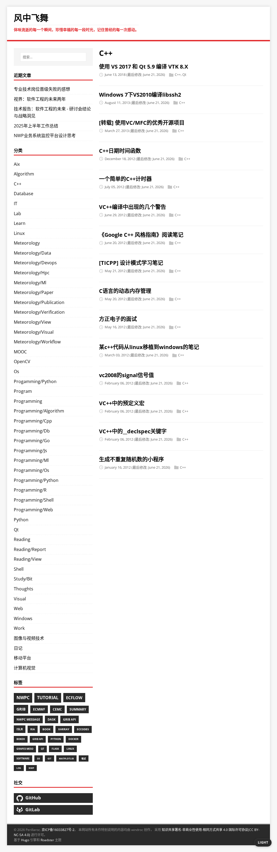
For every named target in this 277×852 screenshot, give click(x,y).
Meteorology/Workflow (37, 342)
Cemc (57, 709)
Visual (20, 599)
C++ (178, 74)
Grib (21, 709)
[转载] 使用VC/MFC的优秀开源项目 (141, 122)
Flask (55, 748)
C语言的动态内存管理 (125, 291)
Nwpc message (28, 719)
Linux (19, 233)
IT (15, 204)
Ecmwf (39, 709)
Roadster (47, 840)
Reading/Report (30, 549)
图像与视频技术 (29, 638)
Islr (20, 729)
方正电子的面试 (118, 319)
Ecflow (74, 697)
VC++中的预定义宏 (121, 403)
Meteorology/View (32, 322)
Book (46, 729)
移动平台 (22, 658)
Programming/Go (32, 441)
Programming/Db (32, 431)
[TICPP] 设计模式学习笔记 (131, 262)
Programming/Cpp (33, 421)
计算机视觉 (24, 668)
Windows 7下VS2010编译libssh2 (140, 94)
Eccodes (83, 729)
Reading (22, 539)
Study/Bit (23, 579)
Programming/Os (31, 470)
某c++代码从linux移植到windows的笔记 (149, 347)
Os (16, 371)
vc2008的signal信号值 (126, 375)
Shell (19, 569)
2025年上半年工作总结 (36, 126)
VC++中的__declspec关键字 (133, 431)
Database (23, 194)
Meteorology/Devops (35, 263)
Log (19, 767)
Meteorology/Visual (34, 332)
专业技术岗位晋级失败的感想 (42, 89)
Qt (184, 74)
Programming (28, 401)
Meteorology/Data (32, 253)
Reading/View (27, 559)
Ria (32, 729)
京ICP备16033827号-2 (58, 829)
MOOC (20, 352)
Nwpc (23, 698)
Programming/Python (36, 480)
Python (21, 520)
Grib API (69, 719)
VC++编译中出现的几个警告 (132, 207)
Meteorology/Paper (34, 292)
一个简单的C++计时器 (125, 178)
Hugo (25, 840)
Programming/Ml (31, 460)
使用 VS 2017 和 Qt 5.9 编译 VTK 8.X (143, 66)
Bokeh (21, 739)
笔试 (83, 758)
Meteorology (27, 243)
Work (19, 628)
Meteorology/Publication (39, 302)
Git (49, 758)
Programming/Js (30, 451)
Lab (17, 214)
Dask (51, 719)
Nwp (31, 767)
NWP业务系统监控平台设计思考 (45, 135)
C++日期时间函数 (120, 150)
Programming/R (30, 490)
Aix (17, 164)
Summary (78, 709)
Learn (19, 223)
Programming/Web (33, 510)
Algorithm (24, 174)
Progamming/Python (35, 381)
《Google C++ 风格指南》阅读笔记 (141, 234)
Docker (73, 739)
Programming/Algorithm (39, 411)
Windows (23, 618)
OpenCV (22, 361)
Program (23, 391)
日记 (18, 648)
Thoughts (23, 589)
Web (18, 608)
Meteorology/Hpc (32, 273)
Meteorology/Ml (30, 283)
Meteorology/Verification (39, 312)
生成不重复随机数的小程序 (131, 459)
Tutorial (47, 698)
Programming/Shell (34, 500)
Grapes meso (25, 748)
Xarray (63, 729)
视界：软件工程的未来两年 (40, 99)
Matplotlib (66, 758)
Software (23, 758)
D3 (38, 758)
